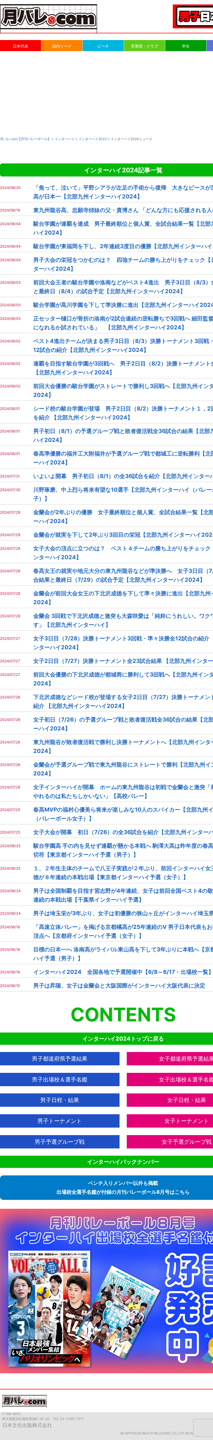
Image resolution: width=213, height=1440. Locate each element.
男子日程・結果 (59, 1100)
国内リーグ (62, 46)
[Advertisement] (106, 93)
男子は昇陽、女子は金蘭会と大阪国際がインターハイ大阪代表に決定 (119, 985)
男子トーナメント (59, 1121)
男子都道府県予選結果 (59, 1058)
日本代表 (20, 46)
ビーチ (103, 46)
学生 (186, 46)
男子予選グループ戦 (60, 1141)
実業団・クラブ (144, 46)
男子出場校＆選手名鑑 (59, 1079)
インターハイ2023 (92, 139)
